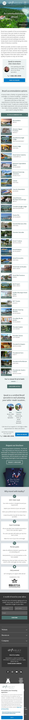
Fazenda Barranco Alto (20, 224)
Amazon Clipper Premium (17, 130)
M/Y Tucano (16, 301)
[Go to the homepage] (15, 3)
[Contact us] (4, 3)
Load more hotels (14, 386)
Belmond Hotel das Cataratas (18, 173)
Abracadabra (17, 120)
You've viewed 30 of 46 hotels (14, 379)
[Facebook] (8, 671)
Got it (11, 717)
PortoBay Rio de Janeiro (18, 319)
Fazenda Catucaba (18, 232)
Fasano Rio (16, 215)
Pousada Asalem (18, 327)
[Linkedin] (21, 671)
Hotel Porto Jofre (18, 258)
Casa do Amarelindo (19, 189)
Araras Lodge (17, 146)
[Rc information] (11, 138)
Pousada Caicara (18, 335)
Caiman (15, 181)
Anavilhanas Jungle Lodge (18, 138)
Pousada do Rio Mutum (20, 361)
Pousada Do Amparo (19, 344)
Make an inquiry (14, 80)
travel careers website (14, 663)
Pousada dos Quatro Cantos (19, 371)
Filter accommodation (14, 114)
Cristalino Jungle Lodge (20, 206)
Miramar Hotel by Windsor (18, 310)
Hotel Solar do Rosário (19, 267)
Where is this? (23, 24)
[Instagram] (12, 671)
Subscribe (14, 617)
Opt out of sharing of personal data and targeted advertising (11, 712)
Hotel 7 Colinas (17, 241)
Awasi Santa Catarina (19, 155)
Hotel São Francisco (19, 275)
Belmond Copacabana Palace (19, 164)
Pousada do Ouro (18, 353)
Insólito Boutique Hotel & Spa (20, 293)
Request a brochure (14, 462)
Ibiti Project (16, 284)
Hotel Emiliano (17, 249)
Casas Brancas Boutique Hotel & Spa (19, 198)
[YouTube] (16, 671)
